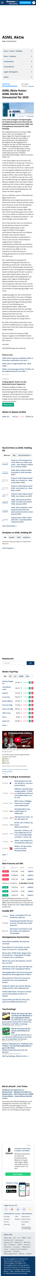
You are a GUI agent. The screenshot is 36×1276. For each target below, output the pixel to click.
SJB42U (30, 891)
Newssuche (8, 658)
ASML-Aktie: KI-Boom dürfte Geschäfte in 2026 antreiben (21, 471)
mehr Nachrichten (9, 526)
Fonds (6, 1249)
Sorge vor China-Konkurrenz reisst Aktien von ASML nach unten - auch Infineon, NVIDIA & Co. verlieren (22, 463)
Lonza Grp (6, 697)
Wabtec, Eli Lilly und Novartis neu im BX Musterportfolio (23, 848)
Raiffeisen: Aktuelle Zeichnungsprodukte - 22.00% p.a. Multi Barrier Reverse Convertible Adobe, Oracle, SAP (23, 793)
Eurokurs (16, 1247)
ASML (29, 132)
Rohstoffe (7, 1251)
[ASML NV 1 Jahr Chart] (29, 417)
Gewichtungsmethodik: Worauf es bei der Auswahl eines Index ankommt (21, 923)
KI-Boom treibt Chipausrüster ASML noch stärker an (22, 495)
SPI (14, 1238)
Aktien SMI (7, 1238)
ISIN (3, 41)
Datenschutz (26, 1219)
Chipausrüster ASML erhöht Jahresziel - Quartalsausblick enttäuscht (21, 520)
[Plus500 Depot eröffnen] (11, 3)
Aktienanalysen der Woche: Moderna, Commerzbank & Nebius (23, 783)
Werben (18, 1219)
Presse (6, 1222)
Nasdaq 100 (8, 1242)
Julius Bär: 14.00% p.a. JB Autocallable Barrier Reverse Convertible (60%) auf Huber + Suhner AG (23, 833)
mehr (4, 725)
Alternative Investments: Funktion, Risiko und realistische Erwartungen (21, 931)
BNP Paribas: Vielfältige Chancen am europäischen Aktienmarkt (22, 803)
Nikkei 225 (18, 1242)
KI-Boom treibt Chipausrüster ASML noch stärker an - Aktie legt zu (22, 488)
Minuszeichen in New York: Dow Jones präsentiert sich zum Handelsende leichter (16, 980)
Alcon (4, 717)
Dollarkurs (7, 1247)
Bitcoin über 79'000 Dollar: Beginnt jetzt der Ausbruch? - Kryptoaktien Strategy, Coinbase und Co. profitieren (16, 955)
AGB (23, 1224)
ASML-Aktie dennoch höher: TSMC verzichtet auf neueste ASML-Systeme (21, 502)
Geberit (5, 693)
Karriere (7, 1219)
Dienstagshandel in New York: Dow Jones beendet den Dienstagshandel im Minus (17, 973)
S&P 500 (27, 1242)
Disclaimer (25, 1222)
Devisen (27, 1245)
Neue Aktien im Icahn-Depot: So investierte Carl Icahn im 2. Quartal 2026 (16, 948)
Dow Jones (19, 1240)
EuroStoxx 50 (8, 1240)
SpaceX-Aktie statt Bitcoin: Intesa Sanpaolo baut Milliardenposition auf (16, 1001)
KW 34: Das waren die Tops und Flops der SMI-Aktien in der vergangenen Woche (17, 968)
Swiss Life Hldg (7, 709)
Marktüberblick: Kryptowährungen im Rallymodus (22, 811)
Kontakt (7, 1217)
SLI (19, 1238)
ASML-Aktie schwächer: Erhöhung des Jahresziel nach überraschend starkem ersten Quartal (22, 510)
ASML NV (5, 417)
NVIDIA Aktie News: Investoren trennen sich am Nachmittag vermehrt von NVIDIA (16, 994)
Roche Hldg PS (7, 701)
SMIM (24, 1238)
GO (30, 663)
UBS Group (6, 713)
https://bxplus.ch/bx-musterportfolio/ (14, 766)
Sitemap (7, 1224)
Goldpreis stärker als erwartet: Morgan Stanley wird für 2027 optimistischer (16, 987)
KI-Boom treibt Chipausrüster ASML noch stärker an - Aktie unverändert (22, 480)
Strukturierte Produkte (18, 1249)
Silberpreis (26, 1247)
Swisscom (6, 721)
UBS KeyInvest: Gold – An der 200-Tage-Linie (23, 818)
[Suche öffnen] (33, 2)
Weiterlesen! (8, 405)
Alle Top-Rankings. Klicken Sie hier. (14, 1056)
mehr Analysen (7, 548)
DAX (29, 1238)
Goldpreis (12, 1245)
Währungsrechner (10, 1254)
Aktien (20, 1245)
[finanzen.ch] (12, 1)
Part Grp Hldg (7, 705)
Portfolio (16, 1251)
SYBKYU (30, 875)
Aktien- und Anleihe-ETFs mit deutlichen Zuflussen (23, 842)
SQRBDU (30, 879)
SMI (5, 1245)
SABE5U (30, 887)
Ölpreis (21, 1254)
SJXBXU (30, 871)
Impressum (26, 1217)
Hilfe (16, 1217)
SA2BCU (30, 895)
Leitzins (29, 1254)
